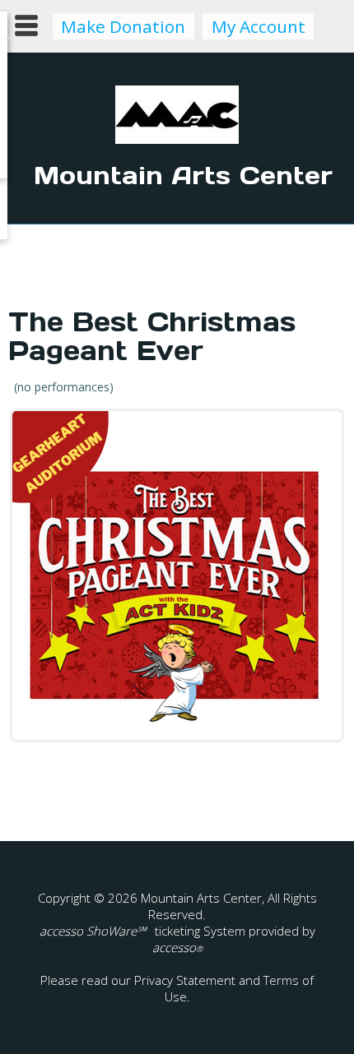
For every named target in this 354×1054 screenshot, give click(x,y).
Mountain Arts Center (183, 175)
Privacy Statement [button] (184, 980)
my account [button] (258, 26)
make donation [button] (123, 26)
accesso (177, 947)
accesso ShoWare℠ (93, 930)
